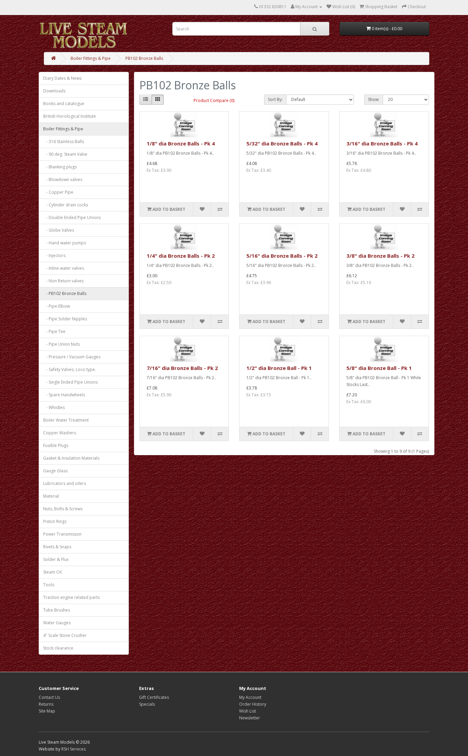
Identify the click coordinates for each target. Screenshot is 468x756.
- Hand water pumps (64, 243)
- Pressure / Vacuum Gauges (71, 357)
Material (51, 496)
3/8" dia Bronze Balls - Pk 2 (380, 255)
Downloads (54, 91)
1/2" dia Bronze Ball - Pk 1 (279, 367)
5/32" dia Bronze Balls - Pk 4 (282, 143)
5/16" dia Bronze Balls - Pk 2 (282, 255)
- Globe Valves (58, 230)
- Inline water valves (63, 268)
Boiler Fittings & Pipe (91, 58)
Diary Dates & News (62, 78)
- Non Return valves (63, 281)
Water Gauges (57, 623)
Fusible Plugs (55, 445)
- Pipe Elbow (56, 306)
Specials (147, 704)
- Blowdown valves (62, 179)
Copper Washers (59, 433)
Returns (46, 704)
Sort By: (275, 99)
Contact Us (49, 697)
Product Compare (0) (214, 100)
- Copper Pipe (58, 192)
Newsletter (249, 718)
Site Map (47, 711)
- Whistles (54, 407)
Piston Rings (54, 521)
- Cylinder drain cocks (65, 205)
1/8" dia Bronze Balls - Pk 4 (181, 143)
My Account (250, 697)
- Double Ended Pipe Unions (72, 217)
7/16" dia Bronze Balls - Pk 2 (182, 367)
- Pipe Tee (54, 331)
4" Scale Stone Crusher (65, 635)
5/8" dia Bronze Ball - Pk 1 (379, 367)
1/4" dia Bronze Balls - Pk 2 (181, 255)
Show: (373, 99)
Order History (252, 704)
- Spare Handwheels (64, 395)
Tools (48, 585)
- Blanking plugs (60, 167)
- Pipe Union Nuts (61, 344)
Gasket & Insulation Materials (71, 458)
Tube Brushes (56, 610)
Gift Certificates (154, 697)
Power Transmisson (62, 534)
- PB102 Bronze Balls (64, 293)
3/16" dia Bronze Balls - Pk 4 (382, 143)
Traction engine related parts (71, 597)
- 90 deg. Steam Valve (65, 154)
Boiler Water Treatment (66, 420)
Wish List (247, 711)
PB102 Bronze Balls (144, 58)
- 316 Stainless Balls (63, 141)
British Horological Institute (69, 116)
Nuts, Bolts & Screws (63, 509)
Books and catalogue (63, 103)
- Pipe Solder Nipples (65, 319)
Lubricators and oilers (64, 483)
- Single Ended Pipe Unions (70, 382)
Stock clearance (58, 648)
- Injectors (54, 255)
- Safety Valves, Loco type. (69, 369)
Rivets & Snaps (57, 547)
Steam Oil (52, 572)
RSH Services (73, 749)
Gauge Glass (55, 471)
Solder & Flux (56, 559)
